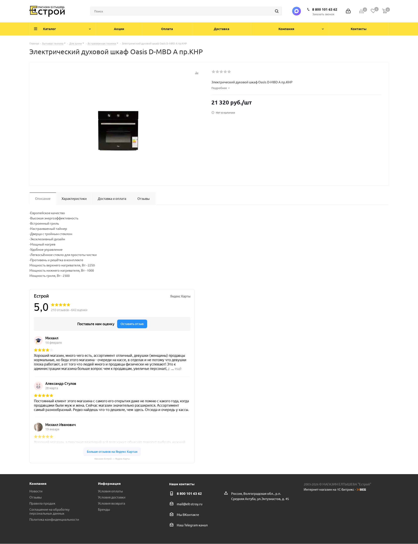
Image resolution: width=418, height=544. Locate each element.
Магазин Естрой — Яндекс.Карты (112, 459)
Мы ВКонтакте (188, 514)
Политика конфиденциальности (54, 519)
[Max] (296, 11)
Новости (35, 491)
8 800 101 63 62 (324, 9)
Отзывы (35, 497)
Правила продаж (42, 503)
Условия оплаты (110, 491)
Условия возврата (111, 503)
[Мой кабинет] (348, 11)
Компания (37, 483)
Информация (109, 483)
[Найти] (276, 11)
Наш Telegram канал (192, 525)
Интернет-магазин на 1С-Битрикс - (335, 489)
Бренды (104, 509)
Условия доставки (111, 497)
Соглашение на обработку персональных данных (49, 511)
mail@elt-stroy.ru (189, 504)
